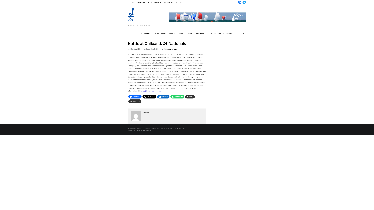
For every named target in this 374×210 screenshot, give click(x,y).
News (171, 33)
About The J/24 (153, 2)
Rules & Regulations (196, 33)
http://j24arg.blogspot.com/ (151, 91)
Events (181, 33)
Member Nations (170, 2)
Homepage (145, 33)
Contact (131, 2)
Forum (182, 2)
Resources (141, 2)
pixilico (138, 49)
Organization (158, 33)
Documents (168, 49)
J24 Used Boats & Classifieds (221, 33)
